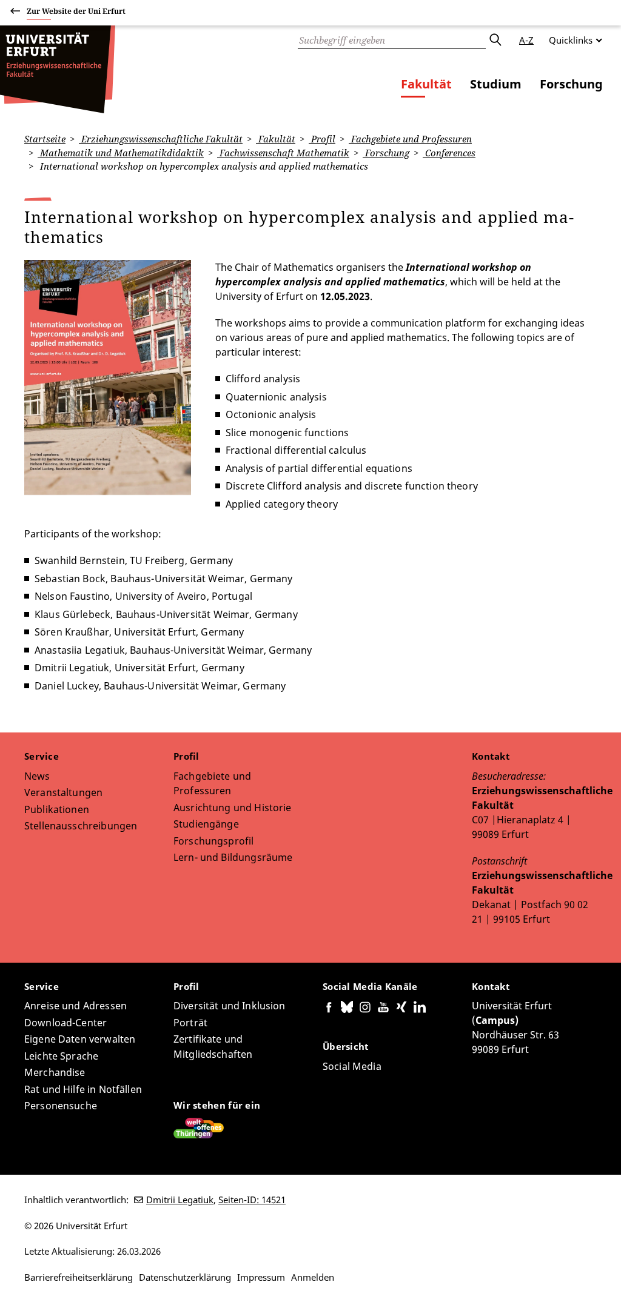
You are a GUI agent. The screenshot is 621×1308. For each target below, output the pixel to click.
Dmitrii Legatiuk (179, 1199)
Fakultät (426, 84)
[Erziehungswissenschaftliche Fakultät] (57, 69)
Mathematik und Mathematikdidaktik (121, 153)
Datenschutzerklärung (185, 1277)
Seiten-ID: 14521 (252, 1199)
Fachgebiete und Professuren (410, 139)
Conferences (449, 153)
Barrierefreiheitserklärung (78, 1277)
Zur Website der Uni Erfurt (76, 11)
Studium (496, 84)
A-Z (526, 40)
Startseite (44, 139)
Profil (322, 139)
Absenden (495, 40)
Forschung (571, 84)
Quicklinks (570, 40)
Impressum (261, 1277)
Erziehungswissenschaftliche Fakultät (161, 139)
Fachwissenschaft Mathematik (283, 153)
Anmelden (312, 1277)
